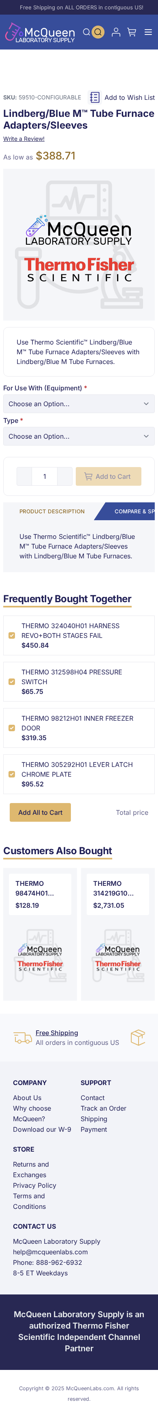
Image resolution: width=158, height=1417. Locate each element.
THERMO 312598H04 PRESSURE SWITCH (71, 677)
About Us (27, 1098)
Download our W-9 (42, 1129)
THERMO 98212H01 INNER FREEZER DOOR (77, 723)
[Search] (87, 32)
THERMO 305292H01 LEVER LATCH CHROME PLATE (77, 769)
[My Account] (116, 32)
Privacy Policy (34, 1185)
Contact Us (34, 1226)
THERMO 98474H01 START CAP (33, 888)
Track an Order (103, 1108)
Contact (93, 1098)
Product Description (52, 511)
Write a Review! (24, 138)
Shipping (94, 1119)
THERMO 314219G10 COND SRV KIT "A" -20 (116, 888)
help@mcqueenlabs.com (50, 1252)
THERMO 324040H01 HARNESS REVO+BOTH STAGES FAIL (70, 631)
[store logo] (40, 32)
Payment (94, 1129)
